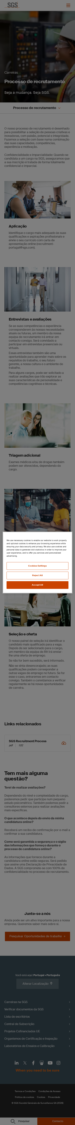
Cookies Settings (37, 566)
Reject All (37, 575)
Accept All (37, 585)
